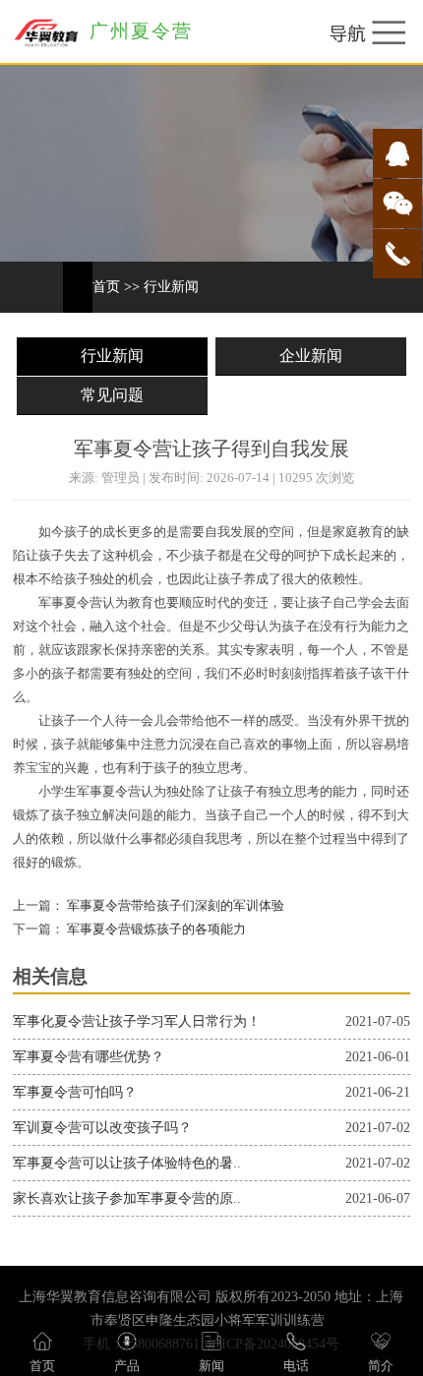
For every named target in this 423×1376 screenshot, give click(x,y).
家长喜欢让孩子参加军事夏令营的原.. (127, 1198)
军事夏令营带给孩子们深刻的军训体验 (174, 906)
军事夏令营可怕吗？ (75, 1092)
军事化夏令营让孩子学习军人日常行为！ (137, 1021)
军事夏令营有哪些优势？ (88, 1056)
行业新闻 (171, 286)
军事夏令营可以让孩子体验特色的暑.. (127, 1163)
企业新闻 (310, 355)
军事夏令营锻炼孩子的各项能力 (155, 929)
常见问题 (112, 395)
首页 (106, 286)
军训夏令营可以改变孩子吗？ (102, 1127)
